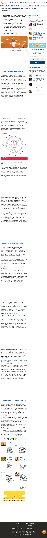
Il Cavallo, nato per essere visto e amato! (39, 91)
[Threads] (20, 532)
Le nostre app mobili (30, 527)
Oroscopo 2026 (18, 496)
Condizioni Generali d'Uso (17, 528)
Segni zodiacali (21, 500)
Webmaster (31, 534)
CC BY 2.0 (18, 48)
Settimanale (21, 494)
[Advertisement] (14, 61)
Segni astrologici (41, 2)
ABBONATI (37, 62)
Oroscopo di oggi (9, 492)
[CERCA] (45, 5)
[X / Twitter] (27, 532)
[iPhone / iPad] (30, 532)
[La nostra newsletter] (43, 5)
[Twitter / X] (13, 33)
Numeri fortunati (20, 498)
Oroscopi (11, 2)
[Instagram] (16, 532)
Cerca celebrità (40, 5)
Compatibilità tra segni (10, 500)
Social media (29, 528)
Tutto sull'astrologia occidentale (38, 29)
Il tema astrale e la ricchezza (38, 38)
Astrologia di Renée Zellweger (39, 34)
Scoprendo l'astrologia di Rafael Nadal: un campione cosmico (17, 50)
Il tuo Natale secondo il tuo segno (39, 75)
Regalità (19, 5)
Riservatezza (26, 534)
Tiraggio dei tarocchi (10, 498)
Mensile (10, 496)
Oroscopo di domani (20, 492)
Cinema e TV (10, 5)
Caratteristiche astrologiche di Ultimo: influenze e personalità (39, 85)
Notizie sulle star (3, 5)
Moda (27, 5)
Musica (15, 5)
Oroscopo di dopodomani (11, 494)
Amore (24, 2)
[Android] (34, 532)
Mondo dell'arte (32, 5)
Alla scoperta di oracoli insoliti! (39, 24)
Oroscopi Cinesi (18, 2)
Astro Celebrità (31, 2)
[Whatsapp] (10, 33)
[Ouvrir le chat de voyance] (44, 532)
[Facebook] (8, 33)
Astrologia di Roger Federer (39, 80)
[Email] (15, 33)
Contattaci (30, 525)
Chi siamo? (17, 526)
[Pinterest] (23, 532)
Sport (24, 5)
